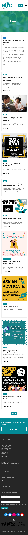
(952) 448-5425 (4, 456)
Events (5, 161)
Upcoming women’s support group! (12, 397)
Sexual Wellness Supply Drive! (12, 218)
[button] (26, 5)
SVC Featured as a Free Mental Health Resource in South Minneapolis (12, 78)
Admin (5, 347)
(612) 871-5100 (4, 449)
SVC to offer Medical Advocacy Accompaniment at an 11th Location (12, 118)
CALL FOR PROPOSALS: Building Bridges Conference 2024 (12, 184)
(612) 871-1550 (6, 462)
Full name (3, 499)
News (5, 74)
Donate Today (14, 429)
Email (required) (5, 495)
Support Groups (7, 258)
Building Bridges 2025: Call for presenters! (12, 164)
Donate (20, 5)
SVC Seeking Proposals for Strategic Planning (11, 351)
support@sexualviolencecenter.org (12, 463)
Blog (5, 37)
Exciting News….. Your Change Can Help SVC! (13, 41)
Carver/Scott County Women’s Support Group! (12, 262)
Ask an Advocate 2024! (10, 307)
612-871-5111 (4, 480)
